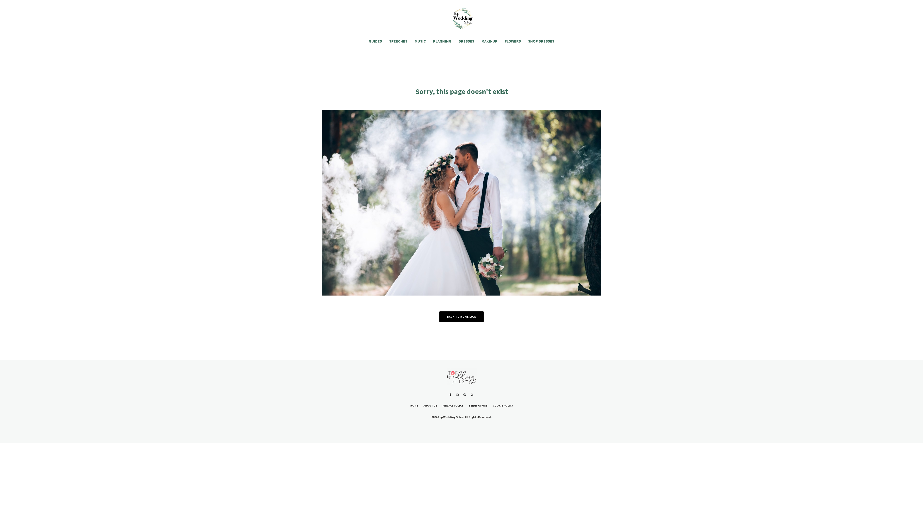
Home (414, 405)
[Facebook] (450, 394)
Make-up (489, 41)
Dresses (466, 41)
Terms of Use (477, 405)
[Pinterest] (464, 394)
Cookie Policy (503, 405)
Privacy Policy (453, 405)
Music (420, 41)
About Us (430, 405)
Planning (442, 41)
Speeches (398, 41)
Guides (375, 41)
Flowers (513, 41)
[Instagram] (457, 394)
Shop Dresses (541, 41)
